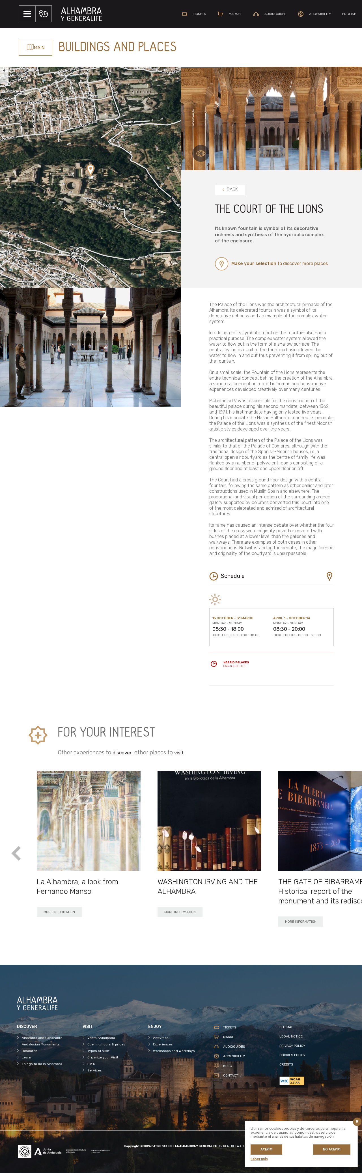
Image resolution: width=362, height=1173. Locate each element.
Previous (16, 854)
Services (94, 1070)
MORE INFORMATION (59, 912)
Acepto (266, 1149)
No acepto (332, 1149)
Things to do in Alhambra (42, 1064)
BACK (232, 189)
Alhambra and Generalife (42, 1038)
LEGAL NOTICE (291, 1036)
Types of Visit (98, 1051)
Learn (26, 1057)
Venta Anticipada (101, 1038)
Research (29, 1051)
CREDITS (286, 1064)
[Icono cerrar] (357, 1122)
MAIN (39, 47)
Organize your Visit (102, 1057)
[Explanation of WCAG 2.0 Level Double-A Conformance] (312, 1081)
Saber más (259, 1159)
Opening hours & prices (106, 1044)
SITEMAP (286, 1027)
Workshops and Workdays (174, 1051)
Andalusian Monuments (41, 1044)
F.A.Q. (91, 1064)
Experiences (163, 1044)
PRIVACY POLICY (292, 1046)
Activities (161, 1038)
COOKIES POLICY (292, 1055)
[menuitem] (349, 14)
